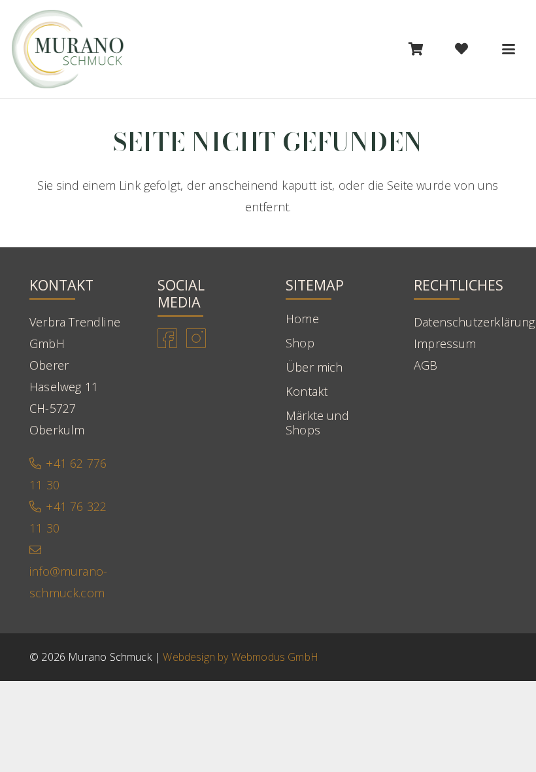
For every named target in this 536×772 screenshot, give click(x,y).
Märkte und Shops (317, 423)
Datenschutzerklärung (474, 322)
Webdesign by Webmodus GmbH (240, 657)
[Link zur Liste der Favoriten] (461, 49)
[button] (508, 49)
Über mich (314, 367)
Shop (300, 343)
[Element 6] (68, 49)
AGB (426, 365)
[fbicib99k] (167, 338)
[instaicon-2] (196, 338)
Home (302, 318)
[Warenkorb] (416, 49)
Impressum (445, 343)
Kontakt (306, 391)
